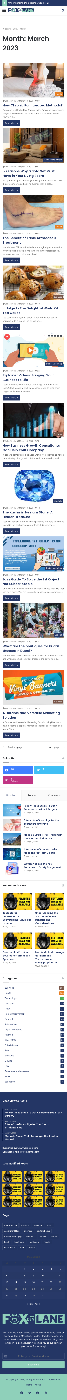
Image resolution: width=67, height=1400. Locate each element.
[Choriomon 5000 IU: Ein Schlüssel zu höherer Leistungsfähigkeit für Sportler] (12, 1176)
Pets (7, 1050)
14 (16, 1282)
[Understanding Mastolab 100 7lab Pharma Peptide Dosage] (55, 1201)
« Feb (30, 1304)
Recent (32, 795)
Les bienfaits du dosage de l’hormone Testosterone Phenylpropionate (49, 957)
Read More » (11, 123)
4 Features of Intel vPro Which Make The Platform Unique (41, 851)
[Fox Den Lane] (21, 10)
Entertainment (12, 1045)
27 (7, 1295)
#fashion (25, 1225)
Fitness (43, 1236)
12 (60, 1275)
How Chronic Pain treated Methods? (33, 105)
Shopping (9, 1055)
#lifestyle (38, 1225)
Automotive (11, 1024)
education (30, 1236)
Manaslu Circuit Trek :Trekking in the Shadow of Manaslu (43, 836)
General (9, 1019)
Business (9, 987)
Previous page (15, 747)
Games (54, 1236)
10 (42, 1275)
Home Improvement (15, 1014)
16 (33, 1282)
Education (10, 1081)
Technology (11, 998)
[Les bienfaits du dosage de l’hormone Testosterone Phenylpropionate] (49, 941)
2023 (15, 29)
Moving (8, 1060)
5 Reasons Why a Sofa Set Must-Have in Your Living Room (29, 173)
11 (51, 1275)
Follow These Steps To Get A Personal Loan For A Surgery (40, 807)
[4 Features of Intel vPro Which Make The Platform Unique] (12, 854)
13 (7, 1282)
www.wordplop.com (27, 1148)
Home (8, 29)
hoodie (47, 1242)
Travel (8, 1008)
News (7, 1076)
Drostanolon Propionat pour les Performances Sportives (17, 956)
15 (24, 1282)
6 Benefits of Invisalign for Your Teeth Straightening (42, 822)
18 (51, 1282)
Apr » (37, 1304)
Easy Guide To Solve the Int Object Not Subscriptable (31, 581)
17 (42, 1282)
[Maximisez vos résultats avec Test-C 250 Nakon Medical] (12, 1201)
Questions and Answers (17, 1071)
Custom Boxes (43, 1231)
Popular (10, 795)
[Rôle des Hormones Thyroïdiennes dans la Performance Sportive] (33, 1201)
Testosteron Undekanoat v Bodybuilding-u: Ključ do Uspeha (17, 918)
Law (7, 1066)
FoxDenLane (55, 1379)
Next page (54, 747)
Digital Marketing (13, 1029)
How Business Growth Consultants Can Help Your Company (31, 447)
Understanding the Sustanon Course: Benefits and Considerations (46, 918)
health (7, 1242)
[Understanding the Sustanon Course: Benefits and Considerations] (49, 901)
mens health (9, 1247)
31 (42, 1295)
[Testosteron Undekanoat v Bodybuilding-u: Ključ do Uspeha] (17, 901)
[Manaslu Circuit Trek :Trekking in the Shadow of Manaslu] (12, 839)
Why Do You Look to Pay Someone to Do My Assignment (42, 865)
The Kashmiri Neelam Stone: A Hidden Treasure (28, 514)
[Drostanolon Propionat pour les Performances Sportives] (17, 941)
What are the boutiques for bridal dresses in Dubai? (31, 648)
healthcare (19, 1242)
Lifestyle (9, 1003)
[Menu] (4, 11)
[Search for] (63, 11)
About (38, 1384)
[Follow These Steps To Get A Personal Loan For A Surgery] (12, 810)
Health (8, 993)
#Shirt (49, 1225)
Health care (34, 1242)
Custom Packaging (12, 1236)
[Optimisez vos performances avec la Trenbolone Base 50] (55, 1189)
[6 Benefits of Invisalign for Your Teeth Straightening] (12, 825)
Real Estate (10, 1040)
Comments (54, 795)
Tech (22, 1247)
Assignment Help (12, 1231)
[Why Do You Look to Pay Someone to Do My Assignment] (12, 868)
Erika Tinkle (10, 101)
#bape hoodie (10, 1225)
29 (24, 1295)
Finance (9, 1034)
